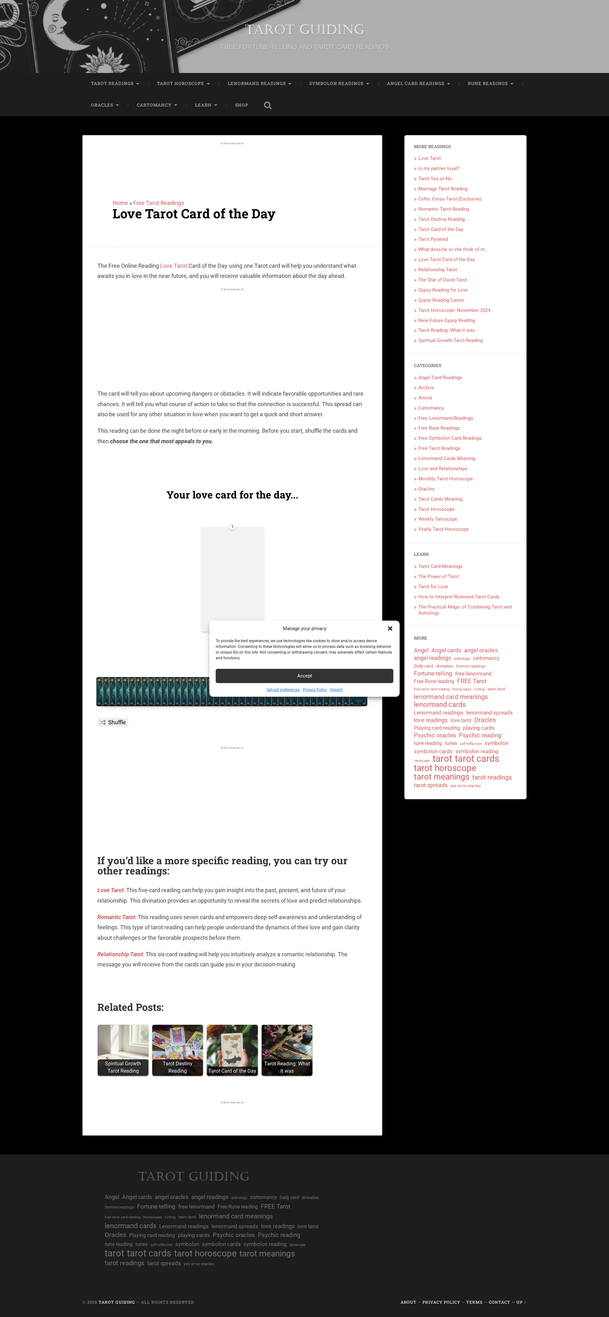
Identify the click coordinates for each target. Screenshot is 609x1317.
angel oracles (481, 650)
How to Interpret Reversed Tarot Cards (459, 597)
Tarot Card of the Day (440, 229)
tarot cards (477, 758)
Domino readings (471, 666)
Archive (426, 388)
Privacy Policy (315, 690)
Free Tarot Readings (158, 203)
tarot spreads (431, 785)
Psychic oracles (435, 735)
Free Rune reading (434, 681)
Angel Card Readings (415, 83)
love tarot (460, 720)
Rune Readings (488, 83)
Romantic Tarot (116, 917)
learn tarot (496, 689)
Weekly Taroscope (437, 519)
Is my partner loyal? (439, 168)
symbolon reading (477, 751)
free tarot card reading (431, 689)
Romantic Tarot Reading (443, 209)
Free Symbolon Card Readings (450, 438)
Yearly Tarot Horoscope (443, 529)
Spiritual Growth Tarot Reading (450, 340)
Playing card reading (437, 728)
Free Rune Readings (439, 428)
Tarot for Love (433, 586)
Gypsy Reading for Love (443, 290)
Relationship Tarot (120, 954)
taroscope (422, 761)
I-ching (479, 689)
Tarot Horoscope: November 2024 (454, 310)
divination (444, 666)
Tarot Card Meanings (440, 566)
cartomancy (486, 658)
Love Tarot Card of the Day (194, 213)
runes (451, 743)
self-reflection (471, 744)
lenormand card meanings (451, 697)
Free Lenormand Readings (445, 418)
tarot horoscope (445, 768)
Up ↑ (521, 1302)
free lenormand (473, 673)
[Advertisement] (232, 165)
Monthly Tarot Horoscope (445, 479)
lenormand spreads (489, 712)
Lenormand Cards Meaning (446, 458)
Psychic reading (480, 735)
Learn (203, 105)
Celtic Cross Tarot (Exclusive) (449, 199)
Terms (474, 1302)
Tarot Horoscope (180, 83)
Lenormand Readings (257, 83)
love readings (431, 720)
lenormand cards (440, 704)
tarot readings (492, 777)
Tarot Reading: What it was (446, 330)
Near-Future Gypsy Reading (446, 320)
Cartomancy (154, 105)
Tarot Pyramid (433, 239)
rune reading (428, 743)
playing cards (479, 728)
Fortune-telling (433, 673)
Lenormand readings (438, 712)
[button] (390, 628)
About (408, 1302)
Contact (499, 1302)
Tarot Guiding (304, 29)
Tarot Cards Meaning (440, 499)
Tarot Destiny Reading (441, 219)
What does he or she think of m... (453, 249)
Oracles (102, 105)
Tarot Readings (112, 83)
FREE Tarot (472, 681)
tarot (442, 758)
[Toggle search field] (267, 105)
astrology (462, 658)
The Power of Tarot (438, 576)
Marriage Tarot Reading (443, 189)
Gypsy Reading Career (441, 300)
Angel (421, 650)
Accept (304, 676)
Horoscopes (461, 689)
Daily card (423, 666)
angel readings (432, 658)
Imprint (336, 690)
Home (120, 203)
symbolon (496, 743)
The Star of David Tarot (442, 280)
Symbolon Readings (336, 83)
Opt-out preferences (283, 690)
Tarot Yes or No (435, 178)
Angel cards (446, 650)
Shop (241, 105)
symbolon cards (433, 751)
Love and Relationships (443, 468)
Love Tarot (173, 265)
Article (425, 398)
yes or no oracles (465, 785)
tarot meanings (441, 776)
